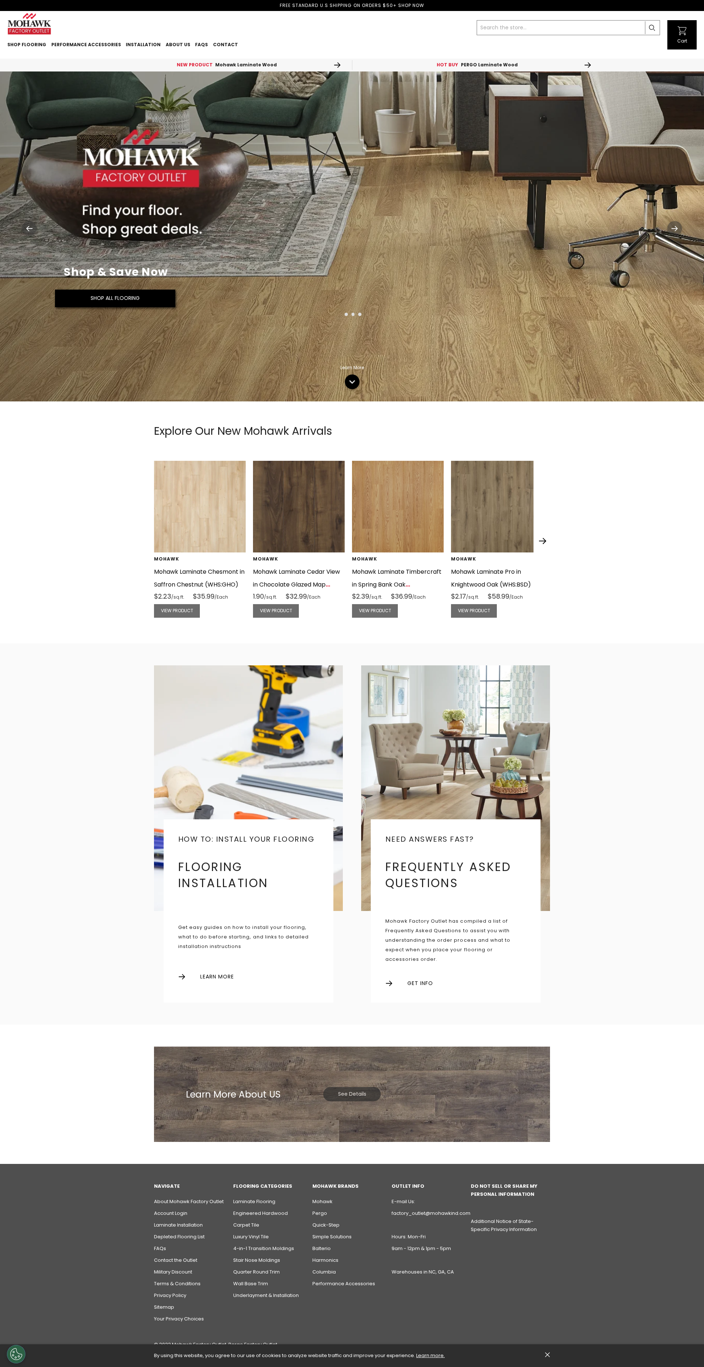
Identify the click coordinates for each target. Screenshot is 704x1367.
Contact (225, 44)
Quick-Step (326, 1224)
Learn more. (430, 1355)
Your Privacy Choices (179, 1318)
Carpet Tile (246, 1224)
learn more (217, 976)
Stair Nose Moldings (256, 1260)
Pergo (319, 1213)
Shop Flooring (26, 44)
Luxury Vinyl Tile (251, 1236)
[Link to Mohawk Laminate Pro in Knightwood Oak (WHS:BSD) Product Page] (497, 506)
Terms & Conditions (177, 1283)
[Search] (652, 27)
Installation (143, 44)
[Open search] (662, 23)
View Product (177, 610)
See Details (352, 1094)
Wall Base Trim (250, 1283)
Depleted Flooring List (179, 1236)
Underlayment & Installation (266, 1295)
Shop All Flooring (115, 298)
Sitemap (164, 1307)
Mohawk (322, 1201)
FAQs (160, 1248)
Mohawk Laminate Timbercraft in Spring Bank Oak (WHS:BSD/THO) (396, 584)
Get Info (420, 983)
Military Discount (173, 1271)
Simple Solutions (332, 1236)
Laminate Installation (178, 1224)
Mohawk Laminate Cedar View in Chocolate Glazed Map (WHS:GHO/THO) (296, 584)
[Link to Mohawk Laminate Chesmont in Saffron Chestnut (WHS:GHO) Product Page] (200, 506)
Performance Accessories (86, 44)
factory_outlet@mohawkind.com (431, 1213)
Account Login (170, 1213)
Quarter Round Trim (256, 1271)
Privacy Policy (170, 1295)
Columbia (324, 1271)
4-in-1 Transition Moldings (263, 1248)
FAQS (201, 44)
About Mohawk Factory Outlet (189, 1201)
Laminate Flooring (254, 1201)
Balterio (321, 1248)
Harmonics (325, 1260)
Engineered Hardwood (260, 1213)
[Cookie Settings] (16, 1354)
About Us (178, 44)
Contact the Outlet (175, 1260)
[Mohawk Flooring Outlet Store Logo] (29, 24)
